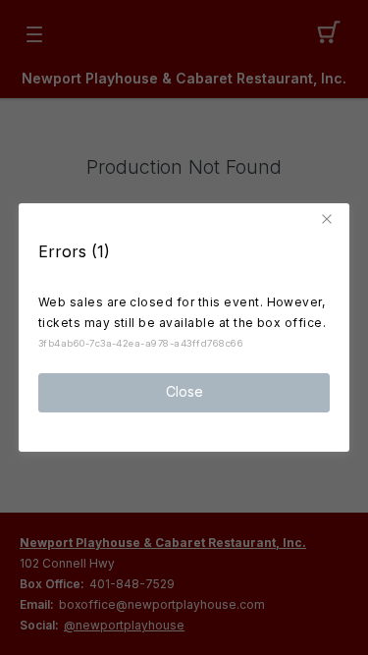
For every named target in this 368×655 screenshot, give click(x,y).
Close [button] (184, 391)
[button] (329, 219)
